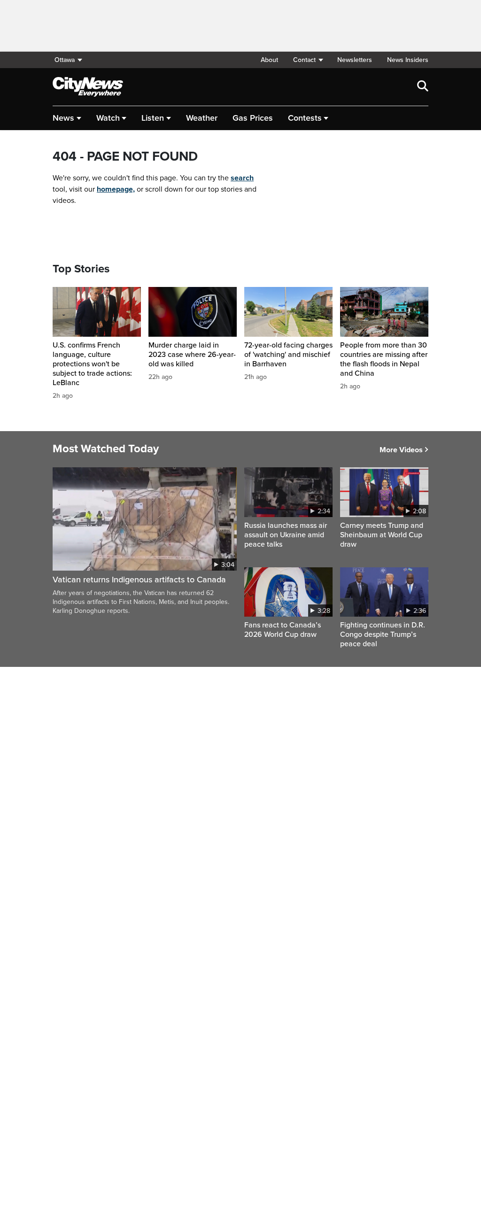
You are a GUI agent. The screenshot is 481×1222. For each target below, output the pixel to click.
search (242, 178)
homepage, (116, 189)
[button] (308, 60)
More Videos (401, 450)
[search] (422, 86)
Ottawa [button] (64, 60)
